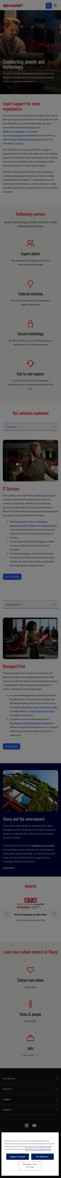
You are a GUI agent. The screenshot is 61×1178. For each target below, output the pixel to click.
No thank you (42, 1156)
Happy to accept (17, 1156)
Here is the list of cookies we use (38, 1149)
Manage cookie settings (30, 1165)
